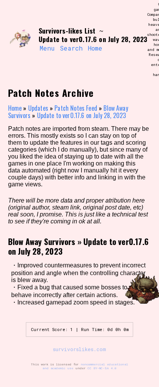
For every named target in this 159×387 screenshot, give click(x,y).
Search (71, 48)
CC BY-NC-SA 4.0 (102, 368)
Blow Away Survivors (42, 241)
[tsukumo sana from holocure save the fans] (20, 39)
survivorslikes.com (79, 349)
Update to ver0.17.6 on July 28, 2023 (81, 115)
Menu (47, 48)
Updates (38, 108)
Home (95, 48)
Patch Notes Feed (75, 108)
